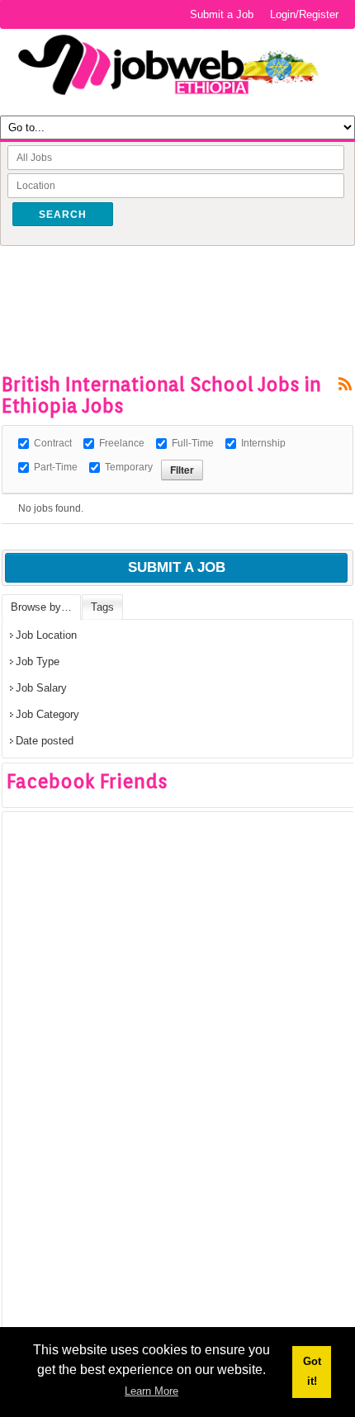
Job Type (37, 661)
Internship (263, 443)
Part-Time (56, 467)
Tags (102, 607)
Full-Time (193, 443)
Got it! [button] (312, 1371)
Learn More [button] (151, 1391)
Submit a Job (221, 14)
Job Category (47, 714)
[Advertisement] (178, 283)
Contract (53, 443)
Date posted (44, 740)
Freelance (121, 443)
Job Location (46, 635)
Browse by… (41, 607)
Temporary (129, 467)
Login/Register (304, 14)
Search (63, 214)
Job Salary (41, 688)
